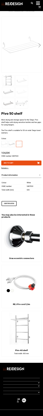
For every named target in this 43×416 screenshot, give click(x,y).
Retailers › (5, 168)
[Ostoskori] (37, 7)
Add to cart (8, 163)
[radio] (5, 144)
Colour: (3, 139)
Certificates (9, 203)
